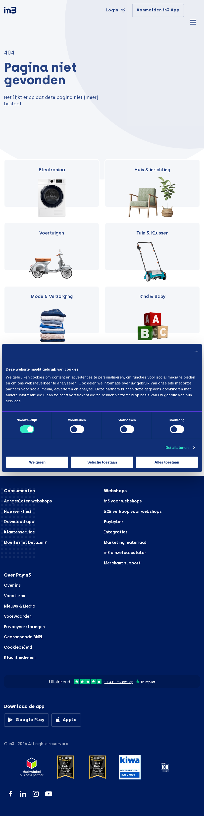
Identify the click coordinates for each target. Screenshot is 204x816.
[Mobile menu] (193, 21)
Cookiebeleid (18, 647)
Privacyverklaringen (24, 626)
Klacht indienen (20, 657)
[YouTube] (48, 793)
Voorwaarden (18, 616)
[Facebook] (10, 793)
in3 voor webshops (123, 501)
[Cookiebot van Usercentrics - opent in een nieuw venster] (176, 351)
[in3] (19, 11)
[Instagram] (35, 793)
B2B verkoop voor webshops (133, 511)
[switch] (77, 429)
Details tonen (177, 447)
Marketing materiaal (125, 542)
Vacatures (14, 595)
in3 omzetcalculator (125, 552)
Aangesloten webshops (28, 501)
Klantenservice (19, 532)
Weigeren (37, 462)
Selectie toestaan (102, 462)
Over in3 (12, 585)
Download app (19, 521)
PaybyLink (114, 521)
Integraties (116, 532)
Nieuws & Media (19, 606)
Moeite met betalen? (25, 542)
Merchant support (122, 563)
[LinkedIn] (23, 793)
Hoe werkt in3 (17, 511)
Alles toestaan (166, 462)
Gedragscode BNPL (23, 637)
